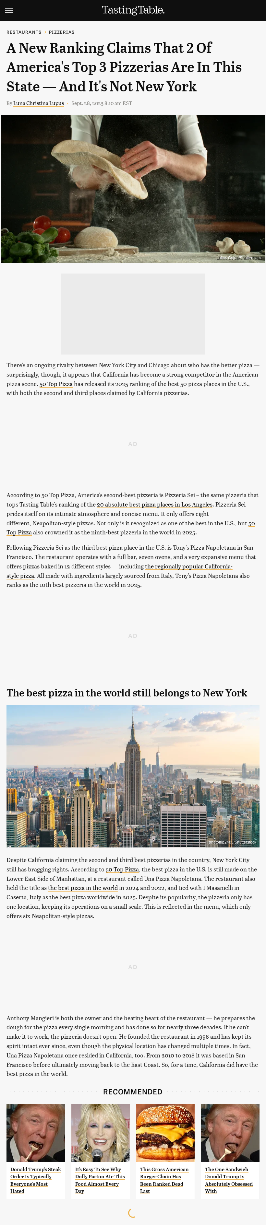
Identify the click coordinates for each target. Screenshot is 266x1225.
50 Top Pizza (56, 383)
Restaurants (24, 32)
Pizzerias (62, 32)
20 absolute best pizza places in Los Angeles (154, 504)
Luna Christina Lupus (38, 103)
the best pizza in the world (83, 887)
